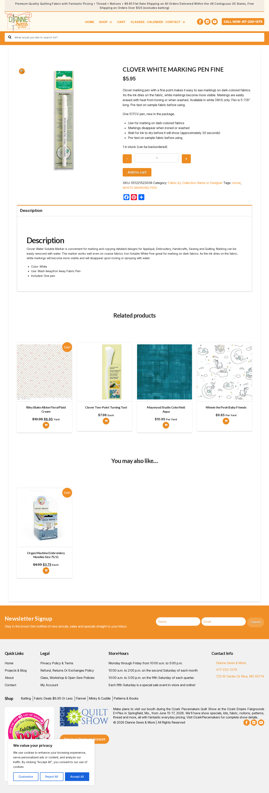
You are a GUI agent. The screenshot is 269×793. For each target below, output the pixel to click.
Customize (26, 776)
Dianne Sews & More (231, 663)
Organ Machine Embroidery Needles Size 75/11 (46, 555)
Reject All (51, 776)
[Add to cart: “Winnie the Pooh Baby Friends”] (226, 421)
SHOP (103, 22)
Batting (26, 698)
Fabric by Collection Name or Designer (195, 183)
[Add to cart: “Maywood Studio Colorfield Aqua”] (166, 425)
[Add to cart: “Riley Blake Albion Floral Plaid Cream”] (46, 425)
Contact (10, 685)
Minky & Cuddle (100, 698)
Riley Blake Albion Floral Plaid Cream (46, 409)
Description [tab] (31, 210)
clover (236, 183)
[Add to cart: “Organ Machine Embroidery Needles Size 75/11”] (46, 570)
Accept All (77, 776)
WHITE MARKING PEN (140, 188)
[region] (51, 762)
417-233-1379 (226, 670)
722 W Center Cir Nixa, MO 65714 (240, 676)
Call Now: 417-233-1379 (243, 21)
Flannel (81, 698)
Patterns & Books (126, 698)
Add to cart (137, 172)
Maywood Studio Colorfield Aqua (166, 409)
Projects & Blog (16, 670)
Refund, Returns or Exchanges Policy (67, 670)
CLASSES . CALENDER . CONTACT (156, 22)
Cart (121, 22)
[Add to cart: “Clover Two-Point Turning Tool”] (106, 421)
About (9, 678)
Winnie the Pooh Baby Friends (226, 407)
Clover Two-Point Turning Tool (106, 407)
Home (89, 22)
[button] (22, 71)
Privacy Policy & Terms (56, 663)
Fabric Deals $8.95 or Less (53, 698)
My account (49, 685)
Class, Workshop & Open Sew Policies (67, 678)
